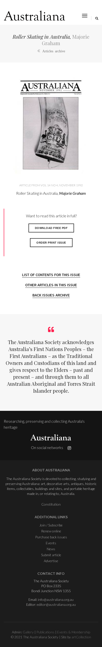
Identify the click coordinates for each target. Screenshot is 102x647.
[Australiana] (35, 15)
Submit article (51, 555)
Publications (45, 632)
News (51, 549)
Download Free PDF (51, 227)
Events (51, 543)
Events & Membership (73, 632)
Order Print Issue (51, 242)
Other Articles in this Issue (51, 285)
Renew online (51, 531)
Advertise (51, 561)
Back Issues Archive (51, 295)
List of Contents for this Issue (51, 275)
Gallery (28, 632)
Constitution (51, 504)
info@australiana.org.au (56, 599)
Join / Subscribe (51, 525)
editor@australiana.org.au (56, 604)
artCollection (81, 637)
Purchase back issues (51, 537)
